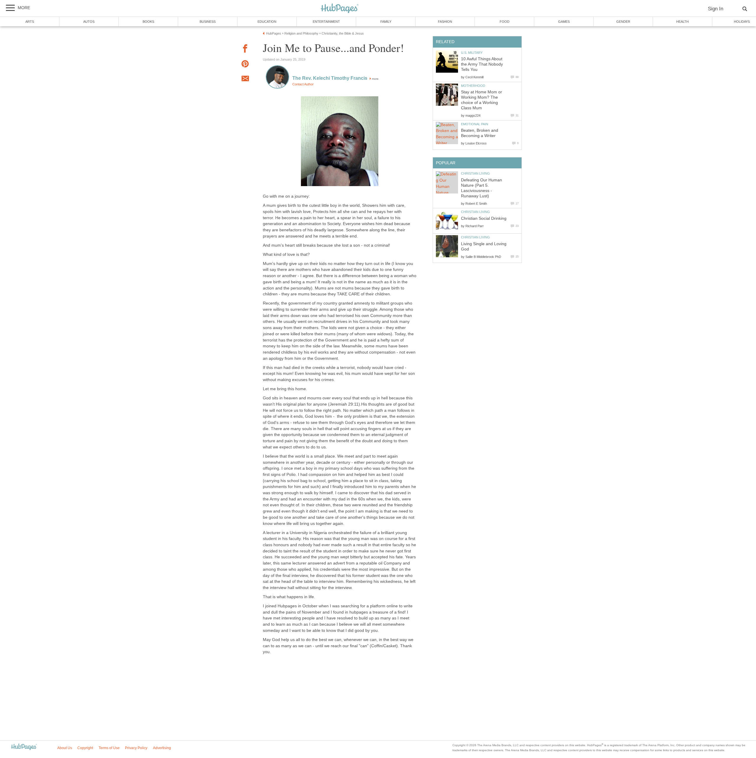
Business (208, 21)
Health (682, 21)
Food (504, 21)
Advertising (162, 748)
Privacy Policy (136, 748)
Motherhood (473, 85)
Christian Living (475, 173)
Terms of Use (109, 748)
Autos (88, 21)
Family (385, 21)
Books (148, 21)
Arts (29, 21)
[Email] (245, 79)
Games (564, 21)
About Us (64, 748)
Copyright (85, 748)
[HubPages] (339, 9)
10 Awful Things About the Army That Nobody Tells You (482, 64)
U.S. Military (472, 52)
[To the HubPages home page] (24, 747)
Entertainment (326, 21)
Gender (623, 21)
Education (267, 21)
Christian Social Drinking (483, 218)
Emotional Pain (474, 124)
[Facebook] (245, 49)
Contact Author (303, 84)
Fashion (445, 21)
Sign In (715, 9)
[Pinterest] (245, 65)
